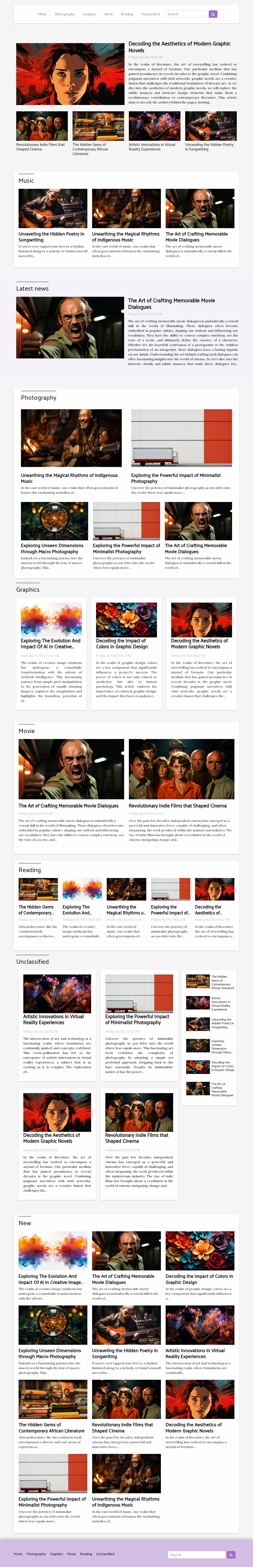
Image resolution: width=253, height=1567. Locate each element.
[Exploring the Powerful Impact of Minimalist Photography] (126, 521)
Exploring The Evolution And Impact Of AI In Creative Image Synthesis (50, 646)
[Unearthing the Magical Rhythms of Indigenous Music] (126, 208)
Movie (108, 14)
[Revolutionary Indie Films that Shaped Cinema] (42, 126)
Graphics (89, 14)
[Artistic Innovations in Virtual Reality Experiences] (154, 126)
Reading (127, 14)
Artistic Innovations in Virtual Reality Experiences (152, 146)
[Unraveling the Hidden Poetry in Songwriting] (211, 126)
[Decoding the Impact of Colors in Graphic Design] (126, 620)
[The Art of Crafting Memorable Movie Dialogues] (200, 208)
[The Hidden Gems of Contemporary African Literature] (98, 126)
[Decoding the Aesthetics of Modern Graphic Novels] (70, 74)
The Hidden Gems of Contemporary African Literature (90, 149)
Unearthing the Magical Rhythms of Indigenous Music (126, 236)
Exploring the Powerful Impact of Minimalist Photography (126, 548)
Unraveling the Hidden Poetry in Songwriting (209, 146)
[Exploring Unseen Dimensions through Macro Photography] (54, 521)
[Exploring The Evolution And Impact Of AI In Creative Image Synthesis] (51, 620)
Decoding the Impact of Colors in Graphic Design (122, 643)
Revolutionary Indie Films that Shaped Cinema (40, 146)
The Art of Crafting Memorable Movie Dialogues (197, 236)
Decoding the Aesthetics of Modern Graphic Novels (179, 46)
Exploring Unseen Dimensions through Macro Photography (52, 548)
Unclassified (150, 14)
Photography (65, 14)
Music (42, 14)
